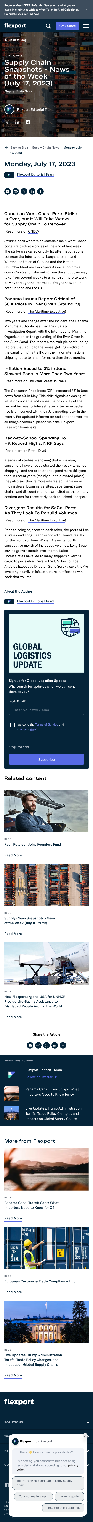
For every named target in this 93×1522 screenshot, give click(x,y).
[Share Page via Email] (7, 191)
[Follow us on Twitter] (7, 122)
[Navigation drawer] (86, 26)
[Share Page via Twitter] (24, 191)
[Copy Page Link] (16, 191)
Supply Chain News (18, 91)
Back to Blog (19, 147)
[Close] (86, 9)
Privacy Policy (26, 730)
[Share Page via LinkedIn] (32, 191)
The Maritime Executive (46, 311)
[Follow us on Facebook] (27, 122)
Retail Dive (36, 450)
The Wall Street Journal (46, 381)
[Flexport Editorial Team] (11, 1074)
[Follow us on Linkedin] (17, 122)
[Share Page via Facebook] (40, 191)
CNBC (33, 231)
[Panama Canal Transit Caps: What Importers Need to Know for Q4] (11, 1093)
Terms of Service (46, 724)
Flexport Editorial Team (44, 1070)
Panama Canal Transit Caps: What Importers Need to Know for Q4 (52, 1091)
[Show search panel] (48, 26)
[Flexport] (15, 25)
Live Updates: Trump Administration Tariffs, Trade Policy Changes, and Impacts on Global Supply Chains (54, 1113)
